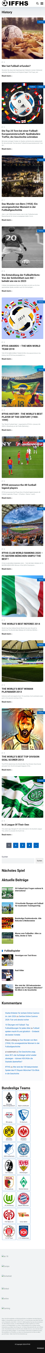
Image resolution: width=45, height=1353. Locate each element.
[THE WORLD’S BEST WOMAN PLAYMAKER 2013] (22, 661)
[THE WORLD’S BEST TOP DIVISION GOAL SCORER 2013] (22, 729)
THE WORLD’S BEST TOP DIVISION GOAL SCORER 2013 (20, 758)
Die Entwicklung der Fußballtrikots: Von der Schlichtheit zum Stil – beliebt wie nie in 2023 (21, 277)
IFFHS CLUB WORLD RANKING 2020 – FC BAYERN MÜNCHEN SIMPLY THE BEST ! (22, 555)
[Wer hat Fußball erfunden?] (22, 38)
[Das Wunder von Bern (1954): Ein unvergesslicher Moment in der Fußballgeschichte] (22, 176)
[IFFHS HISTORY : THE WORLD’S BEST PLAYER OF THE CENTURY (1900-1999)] (22, 386)
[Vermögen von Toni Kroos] (7, 965)
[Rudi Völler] (7, 980)
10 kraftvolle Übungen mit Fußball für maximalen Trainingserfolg (29, 904)
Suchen (5, 857)
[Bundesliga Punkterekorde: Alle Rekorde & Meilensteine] (7, 928)
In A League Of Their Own (15, 824)
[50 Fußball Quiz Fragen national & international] (7, 898)
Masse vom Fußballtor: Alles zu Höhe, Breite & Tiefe (28, 934)
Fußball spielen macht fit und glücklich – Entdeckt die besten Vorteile (22, 1031)
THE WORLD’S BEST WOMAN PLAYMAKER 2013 (17, 690)
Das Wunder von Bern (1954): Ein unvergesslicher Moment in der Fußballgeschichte (20, 206)
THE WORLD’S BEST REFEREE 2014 (21, 623)
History (41, 22)
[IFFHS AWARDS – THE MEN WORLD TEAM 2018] (22, 318)
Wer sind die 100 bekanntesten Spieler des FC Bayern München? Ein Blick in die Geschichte (28, 987)
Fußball (32, 87)
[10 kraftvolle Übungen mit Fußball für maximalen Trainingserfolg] (7, 913)
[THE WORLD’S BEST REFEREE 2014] (22, 596)
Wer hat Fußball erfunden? (16, 65)
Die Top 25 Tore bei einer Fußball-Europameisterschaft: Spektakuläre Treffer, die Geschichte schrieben (21, 133)
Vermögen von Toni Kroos (25, 955)
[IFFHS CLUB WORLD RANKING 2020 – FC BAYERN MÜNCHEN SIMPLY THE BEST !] (22, 525)
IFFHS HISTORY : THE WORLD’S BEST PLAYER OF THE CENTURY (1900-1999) (22, 416)
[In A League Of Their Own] (22, 797)
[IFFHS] (15, 3)
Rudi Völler (19, 970)
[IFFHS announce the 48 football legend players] (22, 457)
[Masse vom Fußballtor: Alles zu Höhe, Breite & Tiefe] (7, 943)
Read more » (7, 76)
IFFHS (7, 1067)
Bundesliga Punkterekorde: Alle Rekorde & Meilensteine (28, 919)
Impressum (40, 1348)
